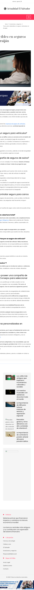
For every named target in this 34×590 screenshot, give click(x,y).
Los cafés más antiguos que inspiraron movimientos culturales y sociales (22, 381)
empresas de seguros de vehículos (15, 124)
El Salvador (6, 547)
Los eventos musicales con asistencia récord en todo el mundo (22, 395)
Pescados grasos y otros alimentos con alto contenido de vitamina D (22, 423)
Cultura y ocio (7, 544)
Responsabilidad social (10, 554)
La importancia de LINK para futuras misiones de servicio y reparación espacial (22, 409)
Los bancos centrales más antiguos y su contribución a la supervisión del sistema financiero (16, 529)
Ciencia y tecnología (9, 541)
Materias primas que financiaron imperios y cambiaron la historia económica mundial (15, 520)
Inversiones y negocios (9, 550)
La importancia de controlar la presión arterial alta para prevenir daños (22, 437)
